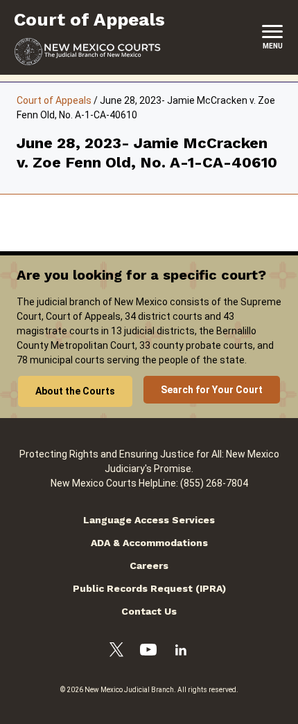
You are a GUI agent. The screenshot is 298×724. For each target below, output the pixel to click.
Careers (149, 565)
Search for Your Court (212, 389)
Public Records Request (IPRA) (149, 588)
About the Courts (75, 391)
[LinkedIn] (181, 652)
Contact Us (149, 611)
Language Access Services (149, 519)
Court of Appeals (54, 100)
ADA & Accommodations (149, 542)
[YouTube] (148, 651)
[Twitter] (116, 651)
